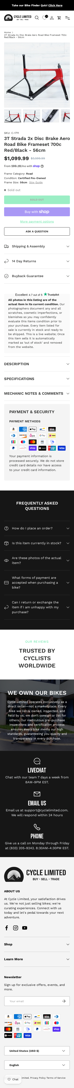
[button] (59, 17)
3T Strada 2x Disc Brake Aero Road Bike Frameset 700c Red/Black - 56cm (35, 36)
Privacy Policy (38, 1078)
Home (7, 32)
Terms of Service (55, 1078)
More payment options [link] (37, 221)
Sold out (37, 199)
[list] (37, 75)
